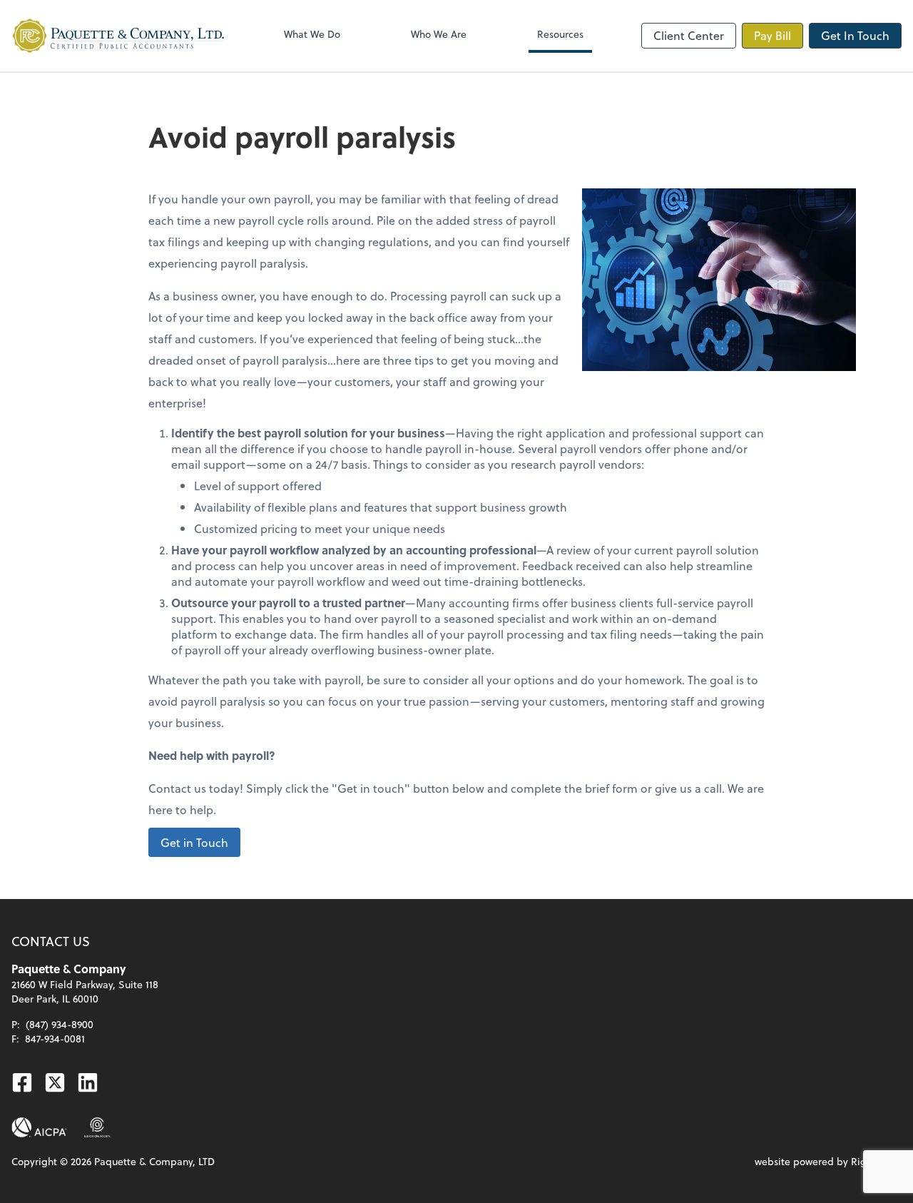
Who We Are (438, 33)
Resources (560, 33)
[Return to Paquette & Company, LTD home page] (118, 35)
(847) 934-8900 (59, 1024)
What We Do (312, 33)
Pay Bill (772, 35)
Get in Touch (194, 842)
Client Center (688, 35)
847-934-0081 (55, 1038)
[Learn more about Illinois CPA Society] (97, 1127)
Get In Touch (855, 35)
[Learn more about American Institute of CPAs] (39, 1127)
